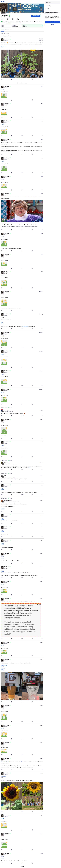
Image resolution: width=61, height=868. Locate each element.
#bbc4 (10, 35)
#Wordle (2, 35)
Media (6, 29)
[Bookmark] (32, 79)
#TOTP (7, 35)
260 (2, 19)
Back (4, 1)
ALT (20, 76)
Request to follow (35, 15)
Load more (22, 866)
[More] (42, 79)
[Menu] (42, 16)
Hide (41, 50)
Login (52, 24)
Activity (2, 29)
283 (7, 19)
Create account (53, 21)
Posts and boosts (4, 33)
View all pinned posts (22, 82)
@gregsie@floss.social (5, 16)
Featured (10, 29)
